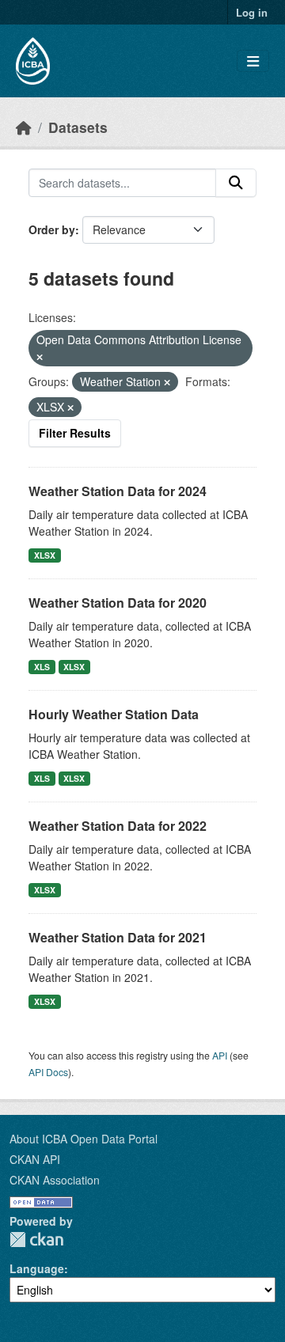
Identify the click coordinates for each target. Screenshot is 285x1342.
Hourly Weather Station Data (113, 714)
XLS (42, 667)
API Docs (48, 1072)
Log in (252, 12)
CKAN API (35, 1159)
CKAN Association (55, 1180)
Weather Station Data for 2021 (117, 937)
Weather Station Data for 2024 (117, 491)
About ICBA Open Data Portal (84, 1139)
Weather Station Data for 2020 (117, 602)
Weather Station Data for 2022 (117, 826)
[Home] (24, 127)
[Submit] (235, 183)
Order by (51, 229)
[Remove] (39, 357)
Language (37, 1268)
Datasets (78, 127)
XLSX (44, 555)
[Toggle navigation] (253, 61)
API (219, 1055)
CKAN (36, 1239)
